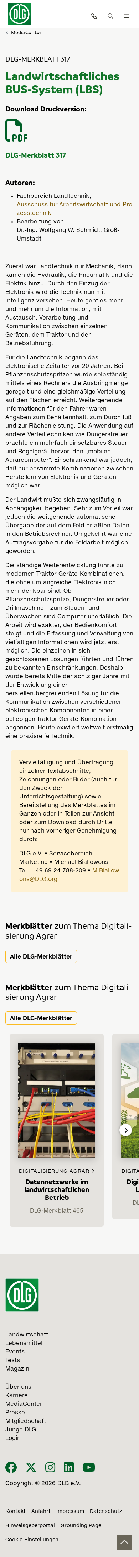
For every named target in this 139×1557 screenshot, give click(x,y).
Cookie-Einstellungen (31, 1539)
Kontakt (15, 1511)
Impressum (70, 1511)
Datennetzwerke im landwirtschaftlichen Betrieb (56, 1189)
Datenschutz (106, 1511)
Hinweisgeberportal (30, 1525)
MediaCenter (26, 32)
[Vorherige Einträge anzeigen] (13, 1130)
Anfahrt (41, 1511)
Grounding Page (81, 1525)
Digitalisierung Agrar (55, 1171)
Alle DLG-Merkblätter (41, 956)
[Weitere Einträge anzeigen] (125, 1130)
